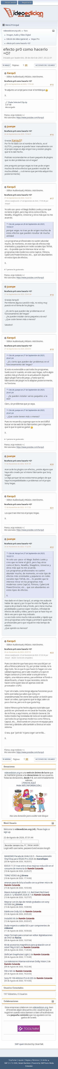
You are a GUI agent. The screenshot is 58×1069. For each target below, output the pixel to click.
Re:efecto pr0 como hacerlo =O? (18, 81)
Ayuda (20, 1060)
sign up (7, 832)
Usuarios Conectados (13, 988)
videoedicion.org (12, 772)
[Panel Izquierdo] (53, 31)
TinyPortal (13, 1060)
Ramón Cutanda (35, 868)
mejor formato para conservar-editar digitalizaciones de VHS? (28, 936)
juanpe (11, 126)
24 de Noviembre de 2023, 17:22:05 (17, 546)
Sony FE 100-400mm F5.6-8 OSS (18, 978)
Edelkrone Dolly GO (13, 911)
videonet (8, 928)
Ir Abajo (6, 65)
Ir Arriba (7, 759)
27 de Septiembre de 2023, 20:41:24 (17, 294)
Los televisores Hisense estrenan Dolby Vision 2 (26, 961)
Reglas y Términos (32, 1060)
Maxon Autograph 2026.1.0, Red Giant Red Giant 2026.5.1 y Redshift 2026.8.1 (26, 893)
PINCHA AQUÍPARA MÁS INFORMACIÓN (28, 784)
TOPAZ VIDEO (10, 875)
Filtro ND (8, 971)
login (45, 829)
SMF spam (19, 1044)
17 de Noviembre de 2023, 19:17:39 (17, 507)
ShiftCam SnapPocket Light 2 (17, 954)
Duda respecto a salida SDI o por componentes (25, 925)
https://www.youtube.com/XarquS (30, 117)
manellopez (42, 859)
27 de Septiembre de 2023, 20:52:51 (17, 349)
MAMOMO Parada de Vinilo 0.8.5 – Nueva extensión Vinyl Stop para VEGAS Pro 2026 (28, 857)
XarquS (11, 73)
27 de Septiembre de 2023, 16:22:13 (17, 198)
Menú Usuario (10, 823)
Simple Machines (24, 1063)
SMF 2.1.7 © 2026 (10, 1063)
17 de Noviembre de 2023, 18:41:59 (17, 464)
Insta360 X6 (9, 918)
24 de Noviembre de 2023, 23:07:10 (17, 652)
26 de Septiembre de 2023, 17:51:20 (20, 84)
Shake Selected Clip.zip (17, 102)
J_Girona (24, 875)
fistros (18, 937)
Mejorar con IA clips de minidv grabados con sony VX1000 (26, 903)
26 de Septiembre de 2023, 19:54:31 (17, 134)
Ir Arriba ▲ (45, 1060)
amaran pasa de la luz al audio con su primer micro (27, 882)
